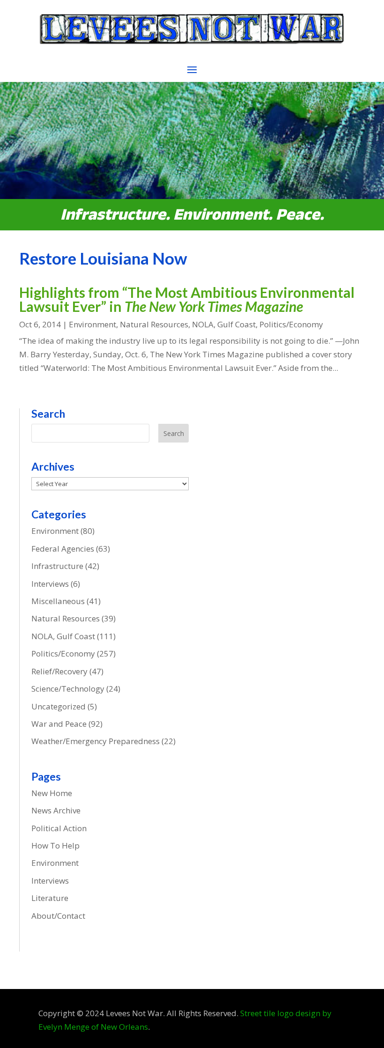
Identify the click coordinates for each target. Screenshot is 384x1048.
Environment (92, 324)
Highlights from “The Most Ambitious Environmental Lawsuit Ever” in (186, 299)
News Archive (56, 810)
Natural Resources (154, 324)
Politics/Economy (291, 324)
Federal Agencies (62, 548)
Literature (49, 898)
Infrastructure (57, 566)
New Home (51, 793)
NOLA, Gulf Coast (224, 324)
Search (173, 433)
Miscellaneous (58, 601)
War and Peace (59, 723)
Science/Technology (67, 688)
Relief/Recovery (59, 671)
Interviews (50, 583)
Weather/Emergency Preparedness (95, 741)
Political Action (59, 828)
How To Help (55, 845)
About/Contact (58, 915)
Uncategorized (58, 706)
